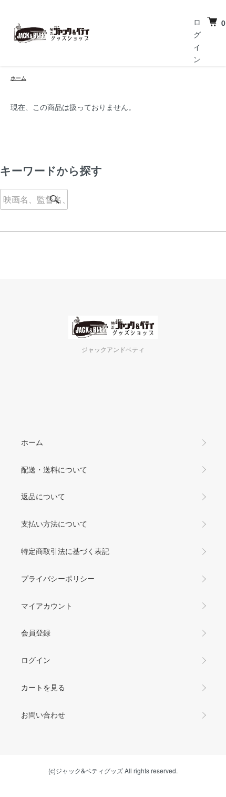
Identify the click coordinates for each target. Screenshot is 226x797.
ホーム (18, 78)
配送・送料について (54, 469)
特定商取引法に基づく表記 (65, 551)
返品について (43, 496)
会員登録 (35, 632)
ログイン (35, 659)
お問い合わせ (43, 714)
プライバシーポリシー (58, 578)
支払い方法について (54, 523)
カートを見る (43, 687)
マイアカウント (47, 605)
